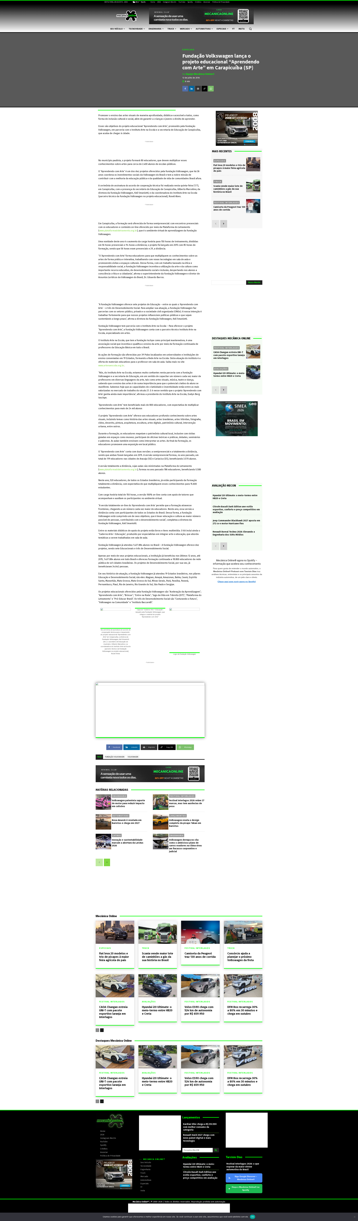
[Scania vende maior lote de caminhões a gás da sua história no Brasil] (253, 185)
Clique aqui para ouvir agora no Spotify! (237, 581)
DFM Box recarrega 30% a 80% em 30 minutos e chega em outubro (242, 1010)
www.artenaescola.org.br (111, 365)
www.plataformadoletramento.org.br (118, 230)
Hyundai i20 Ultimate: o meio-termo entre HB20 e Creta (229, 374)
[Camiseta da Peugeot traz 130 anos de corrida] (253, 206)
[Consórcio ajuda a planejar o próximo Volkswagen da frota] (243, 932)
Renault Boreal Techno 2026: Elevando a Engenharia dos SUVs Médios (234, 533)
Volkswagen (133, 757)
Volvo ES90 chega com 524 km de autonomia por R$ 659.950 (199, 1010)
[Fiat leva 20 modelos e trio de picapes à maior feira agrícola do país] (253, 164)
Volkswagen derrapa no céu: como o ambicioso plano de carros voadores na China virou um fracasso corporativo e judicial (185, 846)
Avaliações (221, 369)
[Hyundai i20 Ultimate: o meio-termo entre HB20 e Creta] (253, 372)
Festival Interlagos (182, 796)
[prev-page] (99, 862)
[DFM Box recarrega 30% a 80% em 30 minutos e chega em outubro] (243, 985)
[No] (354, 1216)
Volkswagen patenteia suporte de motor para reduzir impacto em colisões (128, 803)
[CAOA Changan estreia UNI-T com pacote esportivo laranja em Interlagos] (253, 351)
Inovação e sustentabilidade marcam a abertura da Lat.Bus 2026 (127, 843)
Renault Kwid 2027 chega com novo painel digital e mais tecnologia (199, 1138)
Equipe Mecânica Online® (200, 73)
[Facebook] (185, 88)
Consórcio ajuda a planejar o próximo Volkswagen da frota (240, 957)
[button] (250, 28)
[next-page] (107, 862)
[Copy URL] (204, 88)
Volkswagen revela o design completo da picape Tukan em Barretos (185, 823)
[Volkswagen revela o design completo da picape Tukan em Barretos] (160, 822)
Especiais (188, 50)
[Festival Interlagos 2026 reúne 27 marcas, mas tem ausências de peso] (160, 802)
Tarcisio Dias (234, 1157)
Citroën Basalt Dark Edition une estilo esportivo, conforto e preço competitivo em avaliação (236, 509)
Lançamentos (178, 815)
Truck (217, 181)
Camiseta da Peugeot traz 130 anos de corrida (200, 955)
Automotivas (121, 815)
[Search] (216, 1150)
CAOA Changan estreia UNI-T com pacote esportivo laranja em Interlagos (229, 355)
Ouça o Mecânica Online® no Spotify (244, 1188)
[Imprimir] (198, 88)
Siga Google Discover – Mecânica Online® (246, 1177)
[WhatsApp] (211, 88)
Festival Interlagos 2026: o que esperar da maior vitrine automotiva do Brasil (242, 1166)
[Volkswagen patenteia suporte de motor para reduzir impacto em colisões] (103, 802)
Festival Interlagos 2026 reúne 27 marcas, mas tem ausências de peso (186, 803)
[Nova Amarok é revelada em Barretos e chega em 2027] (103, 822)
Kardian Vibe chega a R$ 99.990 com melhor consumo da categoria (200, 1127)
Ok (252, 1217)
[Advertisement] (149, 149)
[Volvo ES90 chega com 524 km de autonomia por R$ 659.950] (200, 985)
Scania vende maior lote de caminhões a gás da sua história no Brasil (228, 189)
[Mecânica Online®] (126, 16)
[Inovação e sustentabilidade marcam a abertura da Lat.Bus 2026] (103, 841)
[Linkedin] (191, 88)
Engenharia (119, 796)
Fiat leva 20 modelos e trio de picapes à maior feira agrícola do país (229, 168)
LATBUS (117, 835)
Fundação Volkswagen (114, 757)
